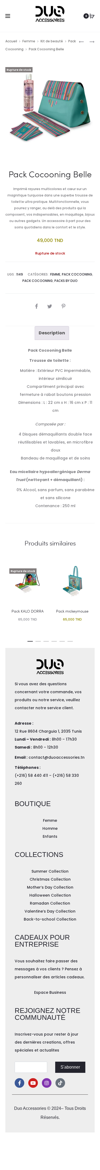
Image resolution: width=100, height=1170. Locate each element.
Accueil (11, 41)
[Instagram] (46, 1083)
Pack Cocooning (77, 274)
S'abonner (70, 1067)
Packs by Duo (66, 280)
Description (52, 333)
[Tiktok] (60, 1083)
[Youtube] (33, 1083)
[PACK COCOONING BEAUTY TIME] (81, 41)
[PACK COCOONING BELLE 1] (89, 41)
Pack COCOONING (37, 280)
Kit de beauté (52, 41)
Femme (28, 41)
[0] (92, 16)
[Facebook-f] (19, 1083)
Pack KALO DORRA (27, 611)
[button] (30, 640)
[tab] (52, 333)
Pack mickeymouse (72, 611)
